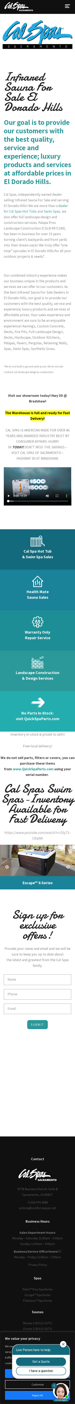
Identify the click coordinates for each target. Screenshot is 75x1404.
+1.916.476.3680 (37, 1202)
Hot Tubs (29, 211)
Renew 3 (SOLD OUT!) (37, 1323)
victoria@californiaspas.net (37, 1208)
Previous (7, 867)
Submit (37, 1025)
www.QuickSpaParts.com (33, 769)
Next (68, 867)
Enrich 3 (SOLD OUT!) (37, 1329)
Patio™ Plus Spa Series (37, 1289)
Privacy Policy (37, 1265)
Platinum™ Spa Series (37, 1301)
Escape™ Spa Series (38, 1295)
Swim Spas (52, 211)
